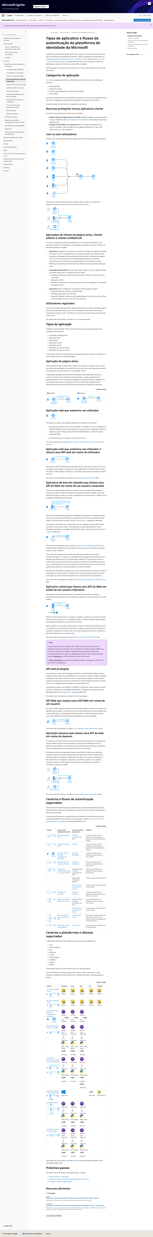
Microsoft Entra (65, 32)
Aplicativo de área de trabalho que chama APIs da (89, 579)
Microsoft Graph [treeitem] (11, 110)
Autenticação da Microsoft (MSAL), (77, 120)
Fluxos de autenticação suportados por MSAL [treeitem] (13, 106)
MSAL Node (81, 438)
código (74, 871)
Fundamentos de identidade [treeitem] (14, 69)
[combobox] (14, 34)
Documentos (54, 32)
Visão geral (57, 656)
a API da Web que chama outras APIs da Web (87, 728)
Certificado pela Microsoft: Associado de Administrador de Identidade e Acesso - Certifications (75, 1205)
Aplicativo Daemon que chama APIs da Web (63, 917)
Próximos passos (133, 48)
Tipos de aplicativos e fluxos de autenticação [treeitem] (16, 80)
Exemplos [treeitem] (8, 58)
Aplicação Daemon (52, 1102)
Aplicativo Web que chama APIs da (83, 478)
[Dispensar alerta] (149, 3)
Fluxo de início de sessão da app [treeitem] (16, 84)
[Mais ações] (105, 32)
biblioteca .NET (65, 692)
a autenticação (80, 520)
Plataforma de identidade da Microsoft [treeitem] (12, 39)
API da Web (76, 696)
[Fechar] (26, 31)
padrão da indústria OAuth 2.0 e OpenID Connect (70, 59)
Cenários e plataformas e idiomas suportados (138, 45)
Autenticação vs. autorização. (59, 1177)
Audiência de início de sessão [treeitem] (15, 88)
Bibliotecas (76, 1160)
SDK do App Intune (55, 660)
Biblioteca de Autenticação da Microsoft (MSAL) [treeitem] (15, 95)
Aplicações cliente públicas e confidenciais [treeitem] (14, 101)
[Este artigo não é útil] (143, 54)
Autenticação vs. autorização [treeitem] (14, 73)
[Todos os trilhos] (47, 32)
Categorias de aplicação (135, 36)
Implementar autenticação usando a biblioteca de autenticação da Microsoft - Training (72, 1198)
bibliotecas (58, 130)
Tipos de (75, 319)
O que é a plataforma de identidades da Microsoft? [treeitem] (12, 48)
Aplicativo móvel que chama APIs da (84, 637)
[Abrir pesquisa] (140, 15)
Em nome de (76, 925)
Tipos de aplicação (133, 38)
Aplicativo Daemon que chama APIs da (85, 794)
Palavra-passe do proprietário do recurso (77, 887)
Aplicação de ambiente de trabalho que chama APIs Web (63, 871)
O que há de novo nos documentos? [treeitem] (11, 53)
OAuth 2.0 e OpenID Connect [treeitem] (15, 76)
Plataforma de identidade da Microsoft (83, 32)
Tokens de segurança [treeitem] (12, 91)
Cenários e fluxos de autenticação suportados (138, 41)
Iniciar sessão (147, 15)
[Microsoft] (3, 15)
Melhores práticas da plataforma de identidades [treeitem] (14, 133)
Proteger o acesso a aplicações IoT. (61, 1182)
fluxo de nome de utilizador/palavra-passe (90, 546)
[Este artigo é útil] (141, 54)
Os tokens (49, 80)
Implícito (74, 844)
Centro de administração (142, 20)
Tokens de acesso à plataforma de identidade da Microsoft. (69, 1179)
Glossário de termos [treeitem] (12, 114)
